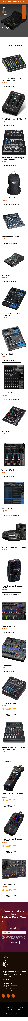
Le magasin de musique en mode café (14, 972)
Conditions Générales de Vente (14, 1005)
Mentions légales (14, 1009)
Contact (6, 979)
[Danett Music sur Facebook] (3, 996)
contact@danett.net (11, 990)
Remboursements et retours (14, 1007)
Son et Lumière (11, 23)
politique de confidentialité (19, 938)
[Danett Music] (5, 11)
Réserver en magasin (11, 87)
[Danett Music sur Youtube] (13, 996)
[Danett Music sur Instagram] (8, 996)
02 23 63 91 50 (9, 989)
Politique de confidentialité (13, 974)
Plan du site (7, 977)
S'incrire (14, 942)
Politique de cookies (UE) (14, 1013)
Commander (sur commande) (10, 715)
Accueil (4, 23)
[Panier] (24, 11)
